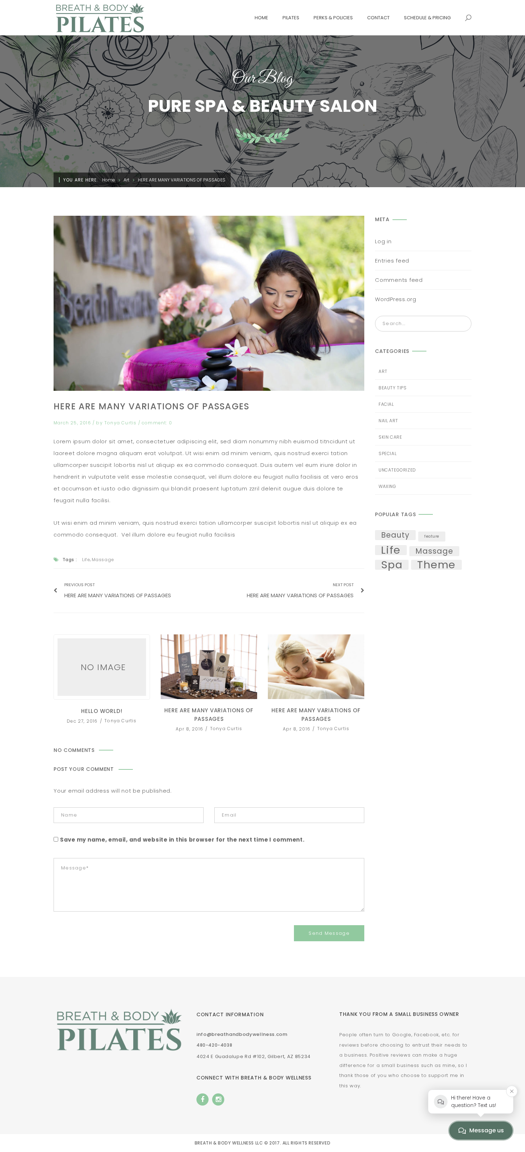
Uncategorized (397, 470)
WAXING (387, 486)
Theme (436, 565)
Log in (383, 241)
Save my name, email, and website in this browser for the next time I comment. (182, 839)
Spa (391, 565)
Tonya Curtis (121, 423)
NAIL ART (388, 421)
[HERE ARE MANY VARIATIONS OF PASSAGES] (209, 303)
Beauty (395, 535)
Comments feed (399, 280)
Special (387, 453)
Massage (103, 560)
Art (126, 180)
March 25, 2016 (73, 423)
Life (86, 560)
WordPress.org (395, 299)
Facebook (202, 1099)
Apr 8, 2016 (190, 728)
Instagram (218, 1099)
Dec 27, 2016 (83, 721)
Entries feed (392, 260)
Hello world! (102, 667)
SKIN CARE (390, 437)
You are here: (81, 180)
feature (431, 536)
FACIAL (386, 404)
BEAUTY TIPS (393, 388)
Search (463, 323)
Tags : (69, 560)
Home (108, 180)
